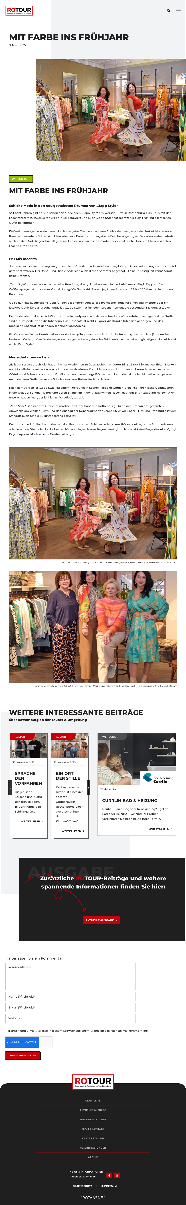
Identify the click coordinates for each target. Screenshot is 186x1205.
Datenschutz (84, 1186)
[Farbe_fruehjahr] (93, 572)
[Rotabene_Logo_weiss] (93, 1197)
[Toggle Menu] (178, 10)
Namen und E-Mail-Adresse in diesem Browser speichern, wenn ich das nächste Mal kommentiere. (78, 1030)
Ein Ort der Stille (68, 776)
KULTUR (20, 736)
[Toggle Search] (168, 10)
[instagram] (117, 1175)
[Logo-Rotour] (93, 1075)
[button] (10, 787)
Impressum (107, 1186)
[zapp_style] (93, 449)
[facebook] (109, 1175)
